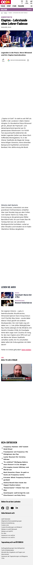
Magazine (21, 6)
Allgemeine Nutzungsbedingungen (11, 521)
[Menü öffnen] (31, 6)
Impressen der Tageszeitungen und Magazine (14, 556)
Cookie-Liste (5, 525)
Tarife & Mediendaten (7, 550)
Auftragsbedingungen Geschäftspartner (13, 548)
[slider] (10, 378)
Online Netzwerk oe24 (8, 513)
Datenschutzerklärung (7, 523)
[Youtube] (12, 508)
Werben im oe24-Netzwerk (9, 529)
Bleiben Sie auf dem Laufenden (10, 502)
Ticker (3, 6)
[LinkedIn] (17, 508)
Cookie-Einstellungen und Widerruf (11, 527)
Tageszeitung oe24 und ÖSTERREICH (12, 542)
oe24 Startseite (5, 519)
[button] (16, 373)
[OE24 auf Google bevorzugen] (28, 60)
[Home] (2, 13)
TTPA (2, 558)
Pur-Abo (3, 533)
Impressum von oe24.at (8, 535)
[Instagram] (7, 508)
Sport (9, 6)
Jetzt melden (26, 350)
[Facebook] (2, 508)
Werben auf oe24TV (7, 531)
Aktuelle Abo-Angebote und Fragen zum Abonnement (13, 553)
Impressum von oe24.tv (8, 537)
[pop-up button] (26, 378)
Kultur (4, 9)
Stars (14, 6)
